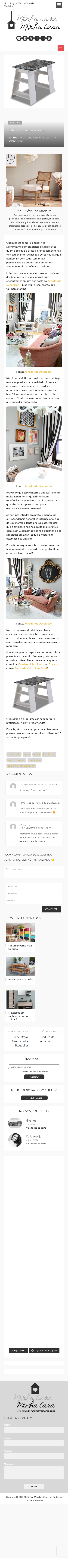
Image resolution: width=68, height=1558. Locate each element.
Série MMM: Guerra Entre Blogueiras (20, 1041)
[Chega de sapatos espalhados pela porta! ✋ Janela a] (34, 1299)
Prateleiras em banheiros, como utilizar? (18, 1016)
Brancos (53, 664)
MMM (15, 138)
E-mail (7, 1438)
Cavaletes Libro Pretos (31, 664)
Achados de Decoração (38, 371)
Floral (37, 754)
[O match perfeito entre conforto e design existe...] (34, 1176)
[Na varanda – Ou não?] (20, 966)
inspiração (49, 754)
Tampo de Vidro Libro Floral (31, 668)
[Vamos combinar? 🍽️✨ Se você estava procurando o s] (34, 1206)
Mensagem (9, 1464)
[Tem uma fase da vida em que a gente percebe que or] (34, 1268)
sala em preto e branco (21, 765)
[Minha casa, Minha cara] (34, 17)
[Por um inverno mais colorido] (20, 932)
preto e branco (16, 760)
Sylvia (22, 825)
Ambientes (15, 122)
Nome (7, 1425)
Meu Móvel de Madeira (40, 1497)
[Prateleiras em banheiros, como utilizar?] (20, 999)
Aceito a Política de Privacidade (35, 1072)
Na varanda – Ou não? (21, 979)
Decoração (14, 754)
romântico (35, 760)
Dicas (27, 754)
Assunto (8, 1451)
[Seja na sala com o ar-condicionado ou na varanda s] (34, 1330)
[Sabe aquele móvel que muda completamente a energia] (34, 1237)
